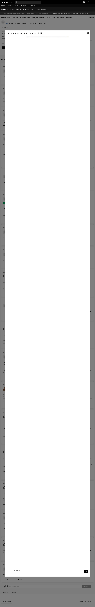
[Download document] (86, 571)
